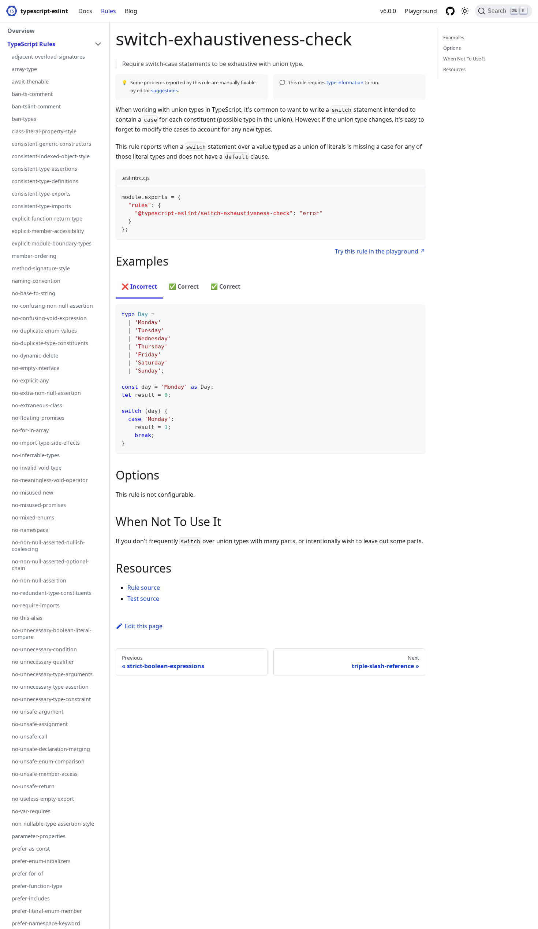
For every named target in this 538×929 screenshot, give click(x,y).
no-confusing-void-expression (49, 318)
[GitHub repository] (450, 11)
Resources (454, 69)
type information (344, 82)
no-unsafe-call (29, 736)
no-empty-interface (35, 367)
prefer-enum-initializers (41, 861)
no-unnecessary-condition (44, 649)
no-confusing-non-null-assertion (52, 305)
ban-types (24, 118)
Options (452, 48)
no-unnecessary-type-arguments (52, 674)
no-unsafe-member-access (45, 773)
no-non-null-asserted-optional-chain (50, 564)
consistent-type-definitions (45, 181)
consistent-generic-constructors (51, 143)
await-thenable (30, 81)
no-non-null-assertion (39, 580)
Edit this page (143, 626)
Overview (21, 31)
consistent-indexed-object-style (51, 156)
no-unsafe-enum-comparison (48, 761)
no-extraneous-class (37, 405)
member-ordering (34, 255)
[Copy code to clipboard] (416, 196)
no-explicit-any (30, 380)
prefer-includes (31, 898)
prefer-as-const (31, 848)
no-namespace (30, 529)
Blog (131, 11)
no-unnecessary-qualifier (43, 661)
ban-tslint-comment (36, 106)
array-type (24, 69)
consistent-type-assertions (44, 168)
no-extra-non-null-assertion (46, 392)
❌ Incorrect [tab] (139, 286)
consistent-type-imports (41, 206)
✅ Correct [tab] (184, 286)
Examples (453, 37)
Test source (143, 599)
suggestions (164, 90)
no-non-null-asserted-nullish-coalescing (48, 545)
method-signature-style (41, 268)
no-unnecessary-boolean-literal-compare (51, 633)
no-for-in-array (30, 430)
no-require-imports (36, 605)
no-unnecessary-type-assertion (50, 686)
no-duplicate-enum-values (44, 330)
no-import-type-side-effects (46, 442)
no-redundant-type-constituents (51, 592)
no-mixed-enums (33, 517)
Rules (108, 11)
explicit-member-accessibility (48, 230)
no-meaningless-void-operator (50, 480)
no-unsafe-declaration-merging (51, 748)
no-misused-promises (39, 504)
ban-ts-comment (32, 93)
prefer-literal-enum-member (47, 910)
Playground (421, 11)
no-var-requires (31, 811)
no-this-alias (27, 617)
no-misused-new (32, 492)
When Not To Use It (464, 58)
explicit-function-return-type (47, 218)
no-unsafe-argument (37, 711)
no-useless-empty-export (43, 798)
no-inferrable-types (36, 455)
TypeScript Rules (31, 44)
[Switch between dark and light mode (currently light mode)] (465, 11)
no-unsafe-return (33, 786)
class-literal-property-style (44, 131)
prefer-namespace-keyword (46, 923)
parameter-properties (39, 836)
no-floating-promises (38, 417)
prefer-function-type (37, 885)
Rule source (143, 588)
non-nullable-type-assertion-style (53, 823)
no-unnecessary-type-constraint (51, 699)
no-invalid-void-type (36, 467)
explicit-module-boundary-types (51, 243)
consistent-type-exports (41, 193)
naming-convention (36, 280)
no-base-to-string (33, 293)
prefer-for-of (27, 873)
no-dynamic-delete (35, 355)
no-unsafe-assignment (40, 724)
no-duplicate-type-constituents (50, 343)
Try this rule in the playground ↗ (380, 251)
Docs (85, 11)
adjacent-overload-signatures (48, 56)
